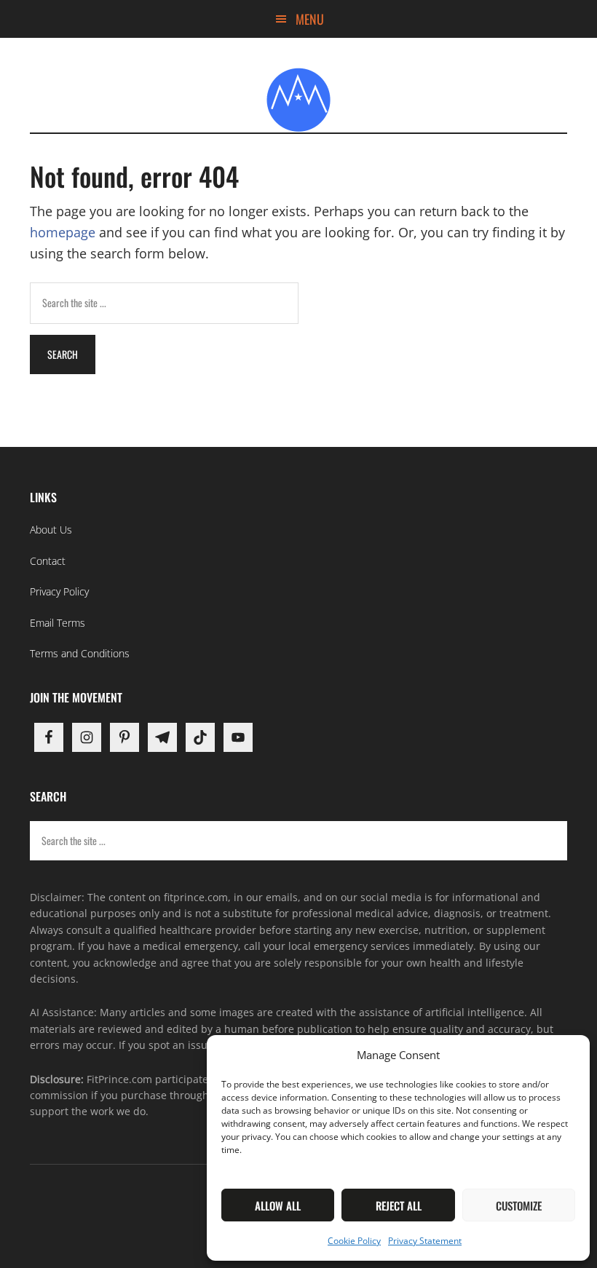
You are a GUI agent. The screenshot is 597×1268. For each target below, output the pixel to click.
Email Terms (57, 623)
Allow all (278, 1205)
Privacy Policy (59, 591)
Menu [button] (310, 18)
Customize (519, 1205)
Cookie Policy (354, 1241)
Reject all (399, 1205)
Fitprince (298, 99)
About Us (51, 529)
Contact (48, 561)
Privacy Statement (425, 1241)
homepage (62, 232)
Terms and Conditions (80, 653)
